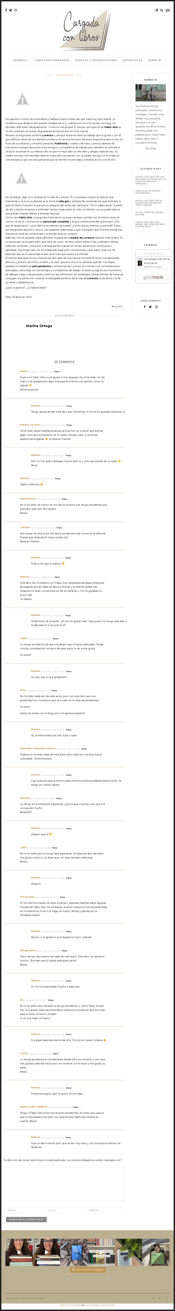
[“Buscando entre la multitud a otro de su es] (74, 1252)
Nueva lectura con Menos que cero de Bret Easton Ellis (150, 224)
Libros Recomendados (52, 60)
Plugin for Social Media (70, 1305)
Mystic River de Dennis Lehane (150, 213)
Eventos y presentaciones (96, 60)
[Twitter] (150, 306)
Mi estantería (153, 253)
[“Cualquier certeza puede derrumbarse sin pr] (128, 1252)
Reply (56, 371)
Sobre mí (155, 60)
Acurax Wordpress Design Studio (99, 1305)
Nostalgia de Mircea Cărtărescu (148, 192)
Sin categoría (64, 315)
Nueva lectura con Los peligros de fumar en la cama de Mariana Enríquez (151, 180)
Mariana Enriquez (154, 267)
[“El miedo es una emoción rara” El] (156, 1252)
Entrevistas (132, 60)
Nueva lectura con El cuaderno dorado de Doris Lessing (149, 203)
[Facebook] (144, 306)
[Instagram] (16, 10)
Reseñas (19, 60)
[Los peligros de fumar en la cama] (140, 266)
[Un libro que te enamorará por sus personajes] (101, 1252)
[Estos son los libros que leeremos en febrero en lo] (19, 1252)
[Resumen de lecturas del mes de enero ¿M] (46, 1252)
